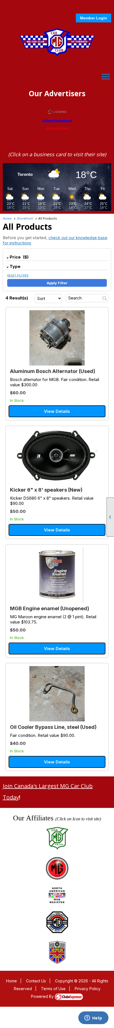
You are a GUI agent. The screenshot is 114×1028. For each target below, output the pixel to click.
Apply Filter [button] (57, 283)
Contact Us (36, 981)
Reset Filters (17, 275)
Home (7, 218)
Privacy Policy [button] (87, 988)
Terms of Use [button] (53, 988)
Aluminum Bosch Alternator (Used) (52, 371)
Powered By (43, 996)
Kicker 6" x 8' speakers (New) (46, 490)
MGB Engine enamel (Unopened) (49, 608)
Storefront (25, 218)
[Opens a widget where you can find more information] (93, 1018)
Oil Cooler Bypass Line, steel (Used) (53, 727)
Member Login (93, 18)
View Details (57, 411)
